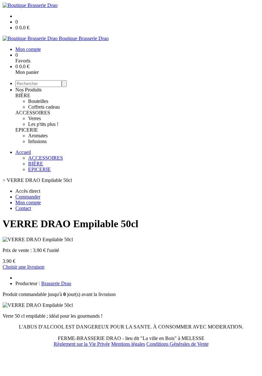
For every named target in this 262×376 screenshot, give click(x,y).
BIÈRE (22, 95)
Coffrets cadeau (44, 107)
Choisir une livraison (23, 267)
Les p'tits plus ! (43, 124)
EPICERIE (26, 130)
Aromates (38, 135)
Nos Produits (28, 89)
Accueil (23, 152)
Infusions (37, 141)
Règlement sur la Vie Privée (82, 344)
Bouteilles (38, 101)
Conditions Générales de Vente (177, 344)
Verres (34, 118)
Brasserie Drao (56, 283)
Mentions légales (128, 344)
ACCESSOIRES (32, 112)
